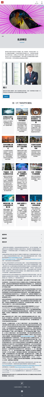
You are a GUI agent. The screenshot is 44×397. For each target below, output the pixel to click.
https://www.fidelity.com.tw (27, 336)
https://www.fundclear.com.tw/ (32, 259)
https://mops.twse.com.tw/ (8, 259)
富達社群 (4, 242)
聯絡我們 (4, 238)
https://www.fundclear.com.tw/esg (23, 367)
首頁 (3, 36)
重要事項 (4, 234)
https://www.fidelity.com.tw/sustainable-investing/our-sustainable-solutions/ (20, 365)
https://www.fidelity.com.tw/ (15, 257)
